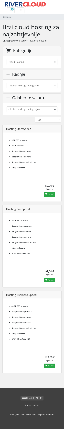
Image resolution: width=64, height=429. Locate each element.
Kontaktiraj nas (32, 405)
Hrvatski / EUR (34, 398)
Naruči (50, 194)
